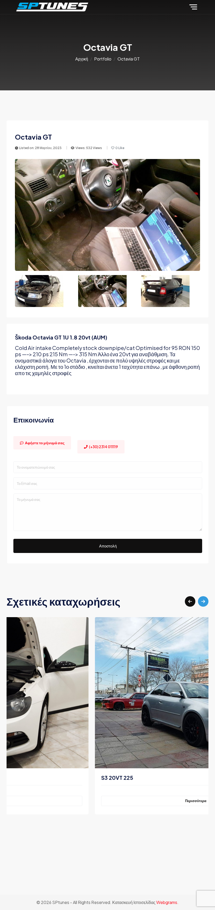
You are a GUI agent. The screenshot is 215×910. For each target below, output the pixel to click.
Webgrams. (167, 902)
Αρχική (81, 59)
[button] (190, 601)
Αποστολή (108, 545)
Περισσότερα (107, 801)
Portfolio (102, 59)
